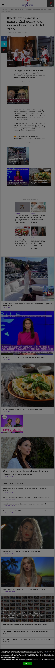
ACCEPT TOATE (27, 663)
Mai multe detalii (46, 652)
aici (26, 654)
